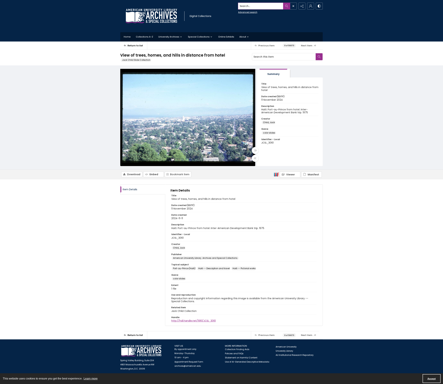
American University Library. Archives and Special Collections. (205, 258)
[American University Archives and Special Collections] (141, 351)
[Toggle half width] (255, 158)
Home (127, 36)
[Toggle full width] (255, 150)
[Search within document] (319, 56)
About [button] (242, 36)
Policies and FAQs (234, 353)
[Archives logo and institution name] (151, 16)
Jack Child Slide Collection (136, 59)
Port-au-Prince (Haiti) (184, 268)
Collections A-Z (144, 36)
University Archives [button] (168, 36)
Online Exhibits (226, 36)
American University (286, 346)
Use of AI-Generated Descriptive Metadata (247, 361)
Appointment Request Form (188, 361)
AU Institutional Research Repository (295, 355)
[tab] (273, 73)
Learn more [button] (91, 378)
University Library (284, 350)
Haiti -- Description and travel (214, 268)
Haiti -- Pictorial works (244, 268)
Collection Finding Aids (237, 349)
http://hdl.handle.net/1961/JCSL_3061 (193, 320)
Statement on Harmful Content (241, 357)
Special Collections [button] (199, 36)
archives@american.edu (187, 365)
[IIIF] (276, 174)
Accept (431, 378)
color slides (269, 132)
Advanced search (247, 12)
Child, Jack (269, 122)
